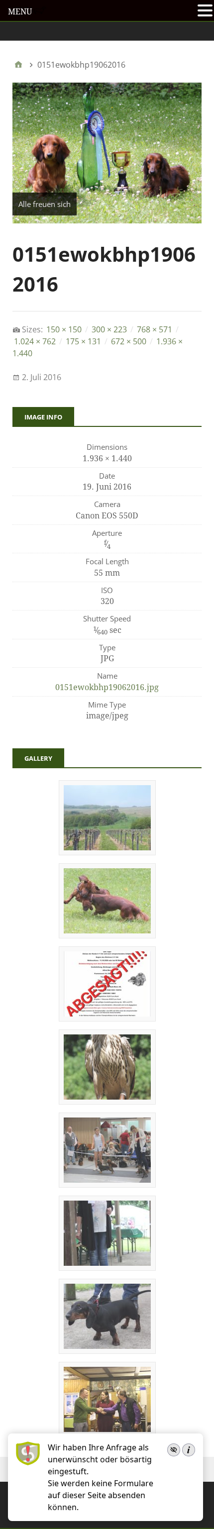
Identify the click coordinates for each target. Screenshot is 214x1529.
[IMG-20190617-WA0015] (107, 1267)
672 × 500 (128, 341)
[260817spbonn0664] (107, 1184)
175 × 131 (83, 341)
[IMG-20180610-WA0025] (107, 1350)
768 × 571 (154, 329)
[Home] (18, 65)
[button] (205, 11)
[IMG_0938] (107, 1101)
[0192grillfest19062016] (107, 935)
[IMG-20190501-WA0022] (107, 852)
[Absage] (107, 1018)
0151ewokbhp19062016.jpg (107, 687)
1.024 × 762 (35, 341)
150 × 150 (64, 329)
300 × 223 (109, 329)
